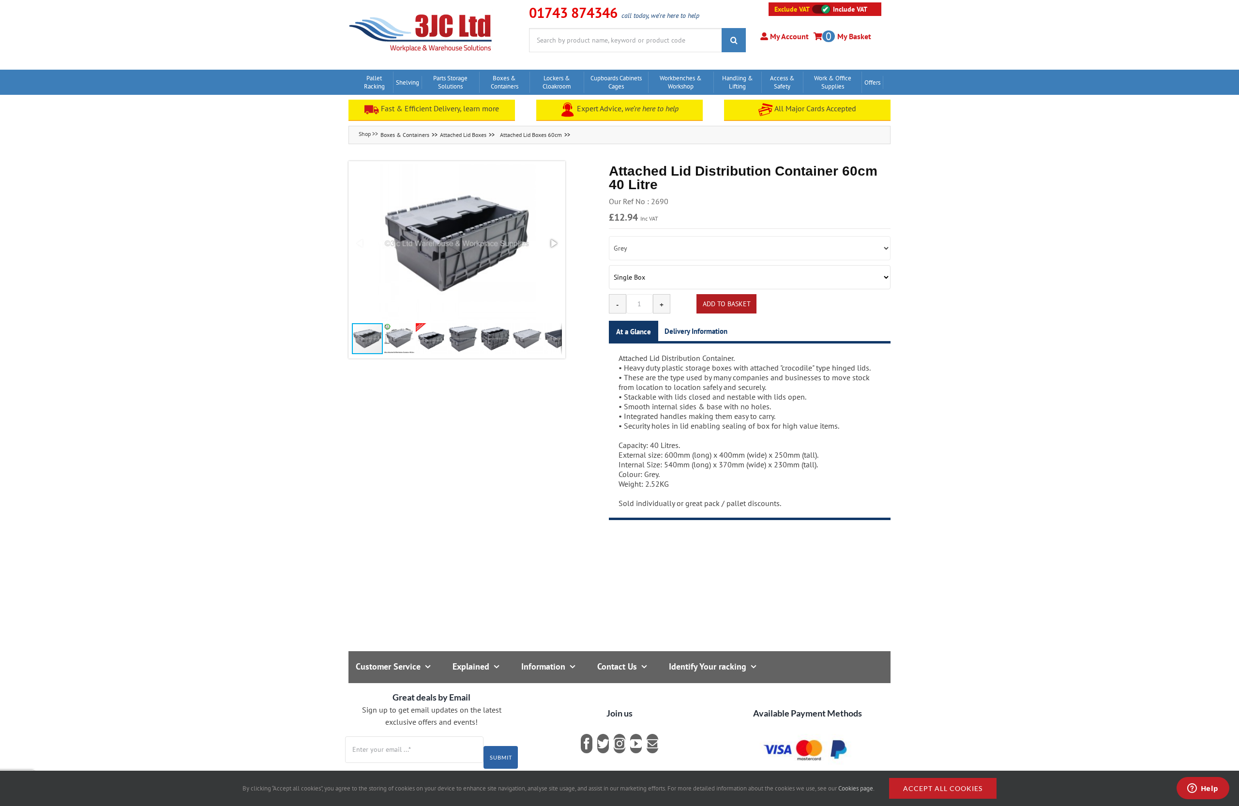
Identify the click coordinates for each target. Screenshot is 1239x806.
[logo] (420, 12)
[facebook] (586, 743)
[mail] (652, 743)
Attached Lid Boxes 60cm (531, 134)
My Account (788, 36)
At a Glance (633, 331)
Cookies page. (856, 788)
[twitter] (603, 743)
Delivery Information (696, 331)
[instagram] (619, 743)
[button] (457, 243)
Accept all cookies (942, 788)
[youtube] (636, 743)
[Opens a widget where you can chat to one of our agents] (1202, 789)
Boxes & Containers (404, 134)
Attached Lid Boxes (463, 134)
